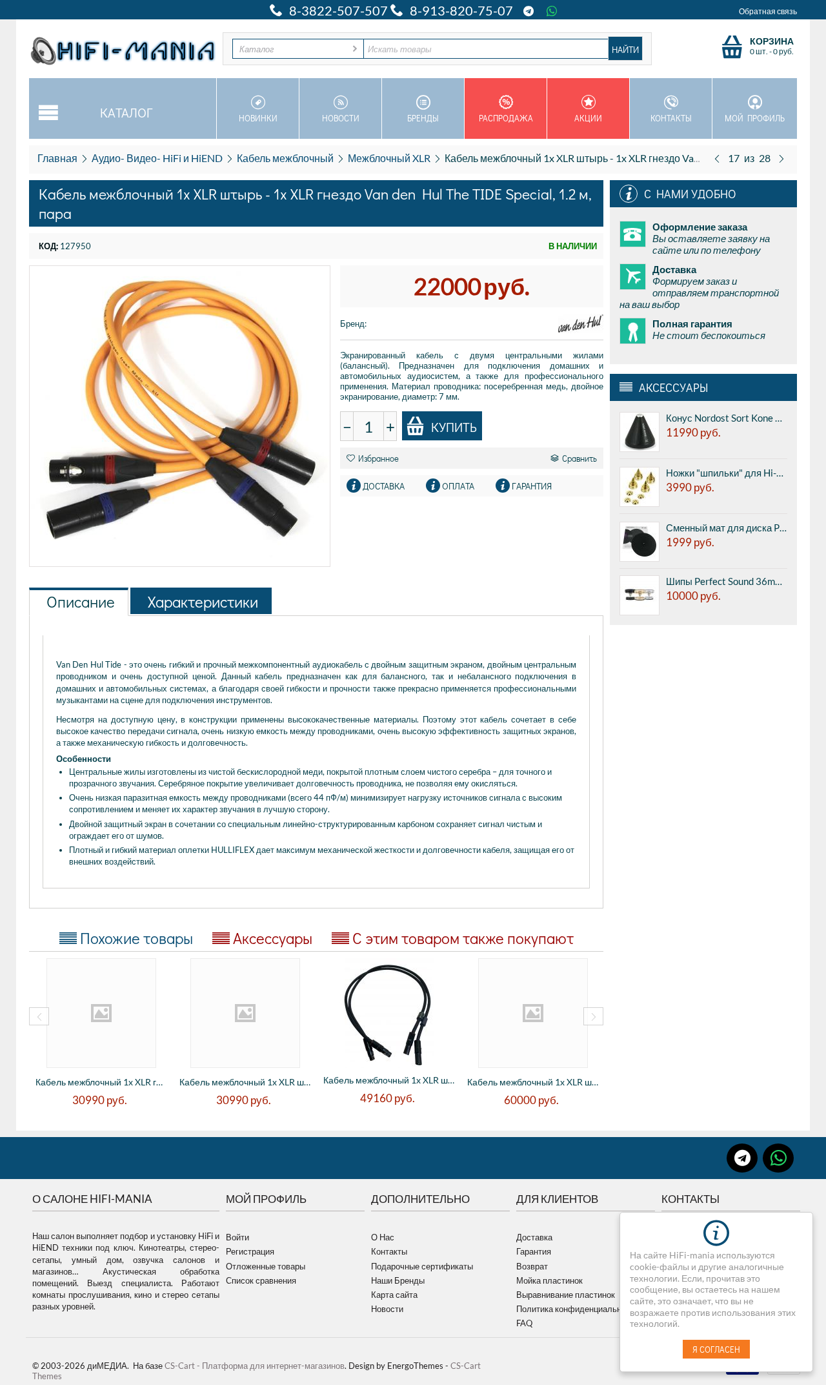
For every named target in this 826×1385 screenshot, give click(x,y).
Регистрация (250, 1251)
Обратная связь (768, 11)
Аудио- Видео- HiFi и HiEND (157, 158)
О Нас (382, 1237)
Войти (237, 1237)
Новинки (258, 117)
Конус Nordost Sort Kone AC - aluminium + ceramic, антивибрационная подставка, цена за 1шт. (726, 418)
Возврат (532, 1266)
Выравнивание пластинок (565, 1294)
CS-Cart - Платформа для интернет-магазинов (255, 1365)
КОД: (48, 246)
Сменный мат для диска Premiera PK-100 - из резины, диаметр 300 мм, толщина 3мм (726, 527)
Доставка (534, 1237)
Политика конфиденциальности (577, 1309)
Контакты (671, 117)
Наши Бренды (398, 1280)
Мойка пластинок (549, 1280)
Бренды (423, 117)
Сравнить (579, 458)
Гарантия (533, 1251)
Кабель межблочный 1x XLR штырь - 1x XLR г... (244, 1081)
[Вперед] (781, 158)
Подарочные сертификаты (422, 1266)
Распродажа (506, 117)
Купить (454, 426)
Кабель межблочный (285, 158)
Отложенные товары (265, 1266)
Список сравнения (261, 1280)
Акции (588, 117)
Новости (340, 117)
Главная (57, 158)
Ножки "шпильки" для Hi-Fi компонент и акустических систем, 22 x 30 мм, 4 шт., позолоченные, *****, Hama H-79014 (726, 472)
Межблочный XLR (389, 158)
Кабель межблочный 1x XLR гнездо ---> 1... (100, 1081)
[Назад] (717, 158)
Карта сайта (394, 1294)
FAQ (524, 1323)
